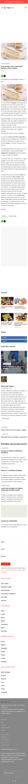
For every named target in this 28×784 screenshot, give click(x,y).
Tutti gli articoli (5, 418)
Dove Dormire (4, 742)
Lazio (2, 682)
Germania (3, 661)
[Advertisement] (14, 26)
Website (3, 556)
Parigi (2, 617)
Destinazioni (4, 737)
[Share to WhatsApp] (2, 76)
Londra (3, 614)
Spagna (3, 644)
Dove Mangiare (5, 739)
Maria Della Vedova (7, 386)
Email (3, 549)
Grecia (3, 641)
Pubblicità (3, 725)
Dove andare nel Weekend (8, 593)
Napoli (3, 627)
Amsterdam (4, 624)
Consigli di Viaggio (6, 587)
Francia (3, 655)
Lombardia (4, 692)
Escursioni (4, 597)
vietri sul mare (12, 216)
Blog (2, 722)
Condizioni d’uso (5, 727)
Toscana (3, 675)
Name (3, 542)
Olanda (3, 651)
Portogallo (4, 648)
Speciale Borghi (5, 590)
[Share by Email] (5, 76)
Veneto (3, 689)
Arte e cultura (5, 583)
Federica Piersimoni (9, 773)
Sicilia (2, 685)
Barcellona (4, 631)
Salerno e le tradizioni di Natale (11, 470)
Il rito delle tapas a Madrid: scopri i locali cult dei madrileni (20, 324)
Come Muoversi (5, 745)
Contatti (3, 730)
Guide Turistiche (5, 734)
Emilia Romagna (5, 672)
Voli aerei (3, 600)
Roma (2, 611)
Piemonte (3, 679)
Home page (4, 719)
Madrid (3, 621)
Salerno (4, 216)
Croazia (3, 658)
